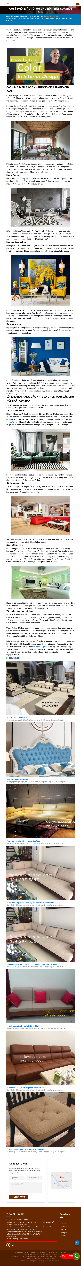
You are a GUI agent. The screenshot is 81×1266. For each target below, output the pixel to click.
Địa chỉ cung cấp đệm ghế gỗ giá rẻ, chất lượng (24, 1026)
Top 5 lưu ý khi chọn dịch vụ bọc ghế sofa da (23, 841)
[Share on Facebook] (10, 658)
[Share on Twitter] (12, 658)
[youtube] (13, 1245)
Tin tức (40, 12)
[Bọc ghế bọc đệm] (7, 3)
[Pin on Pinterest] (17, 658)
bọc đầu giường (42, 647)
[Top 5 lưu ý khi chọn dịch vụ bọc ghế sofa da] (40, 811)
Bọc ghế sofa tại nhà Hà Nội (17, 718)
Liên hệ (63, 1236)
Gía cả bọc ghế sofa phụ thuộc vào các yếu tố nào (25, 1088)
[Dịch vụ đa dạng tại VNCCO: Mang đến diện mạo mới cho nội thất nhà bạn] (40, 873)
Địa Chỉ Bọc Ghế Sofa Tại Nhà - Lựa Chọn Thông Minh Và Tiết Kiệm (32, 964)
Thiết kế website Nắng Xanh (40, 1262)
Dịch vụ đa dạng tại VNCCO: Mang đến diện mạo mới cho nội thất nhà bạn (34, 903)
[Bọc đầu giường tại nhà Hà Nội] (40, 749)
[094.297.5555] (77, 1242)
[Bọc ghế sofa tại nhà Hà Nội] (40, 688)
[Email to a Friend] (15, 658)
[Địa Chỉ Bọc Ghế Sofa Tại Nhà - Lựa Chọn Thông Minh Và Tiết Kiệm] (40, 934)
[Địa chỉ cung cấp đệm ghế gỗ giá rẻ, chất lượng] (40, 996)
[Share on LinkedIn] (19, 658)
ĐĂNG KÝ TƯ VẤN (18, 1197)
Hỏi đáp (63, 1229)
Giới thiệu (64, 1226)
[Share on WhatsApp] (7, 658)
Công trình (64, 1233)
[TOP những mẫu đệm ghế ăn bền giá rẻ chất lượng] (40, 1119)
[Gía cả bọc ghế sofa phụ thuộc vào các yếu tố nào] (40, 1058)
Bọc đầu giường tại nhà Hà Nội (18, 779)
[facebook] (8, 1245)
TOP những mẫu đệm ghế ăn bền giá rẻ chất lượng (26, 1149)
